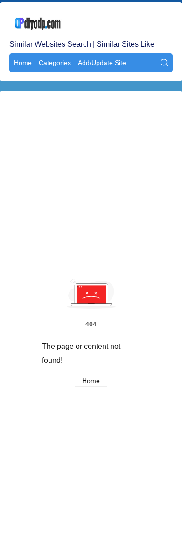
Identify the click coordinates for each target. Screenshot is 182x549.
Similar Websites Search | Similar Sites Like (81, 44)
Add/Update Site (102, 62)
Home (23, 62)
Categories (55, 62)
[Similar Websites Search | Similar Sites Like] (91, 23)
